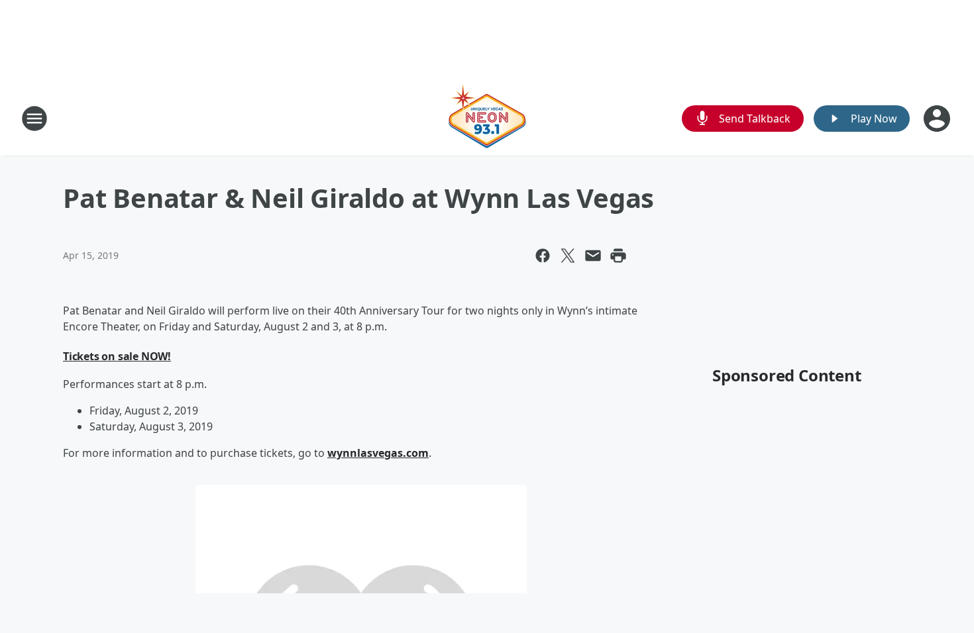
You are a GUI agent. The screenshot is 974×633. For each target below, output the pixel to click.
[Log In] (938, 118)
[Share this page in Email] (593, 255)
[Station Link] (487, 118)
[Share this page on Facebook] (542, 255)
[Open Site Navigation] (34, 118)
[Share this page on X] (568, 255)
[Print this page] (618, 255)
